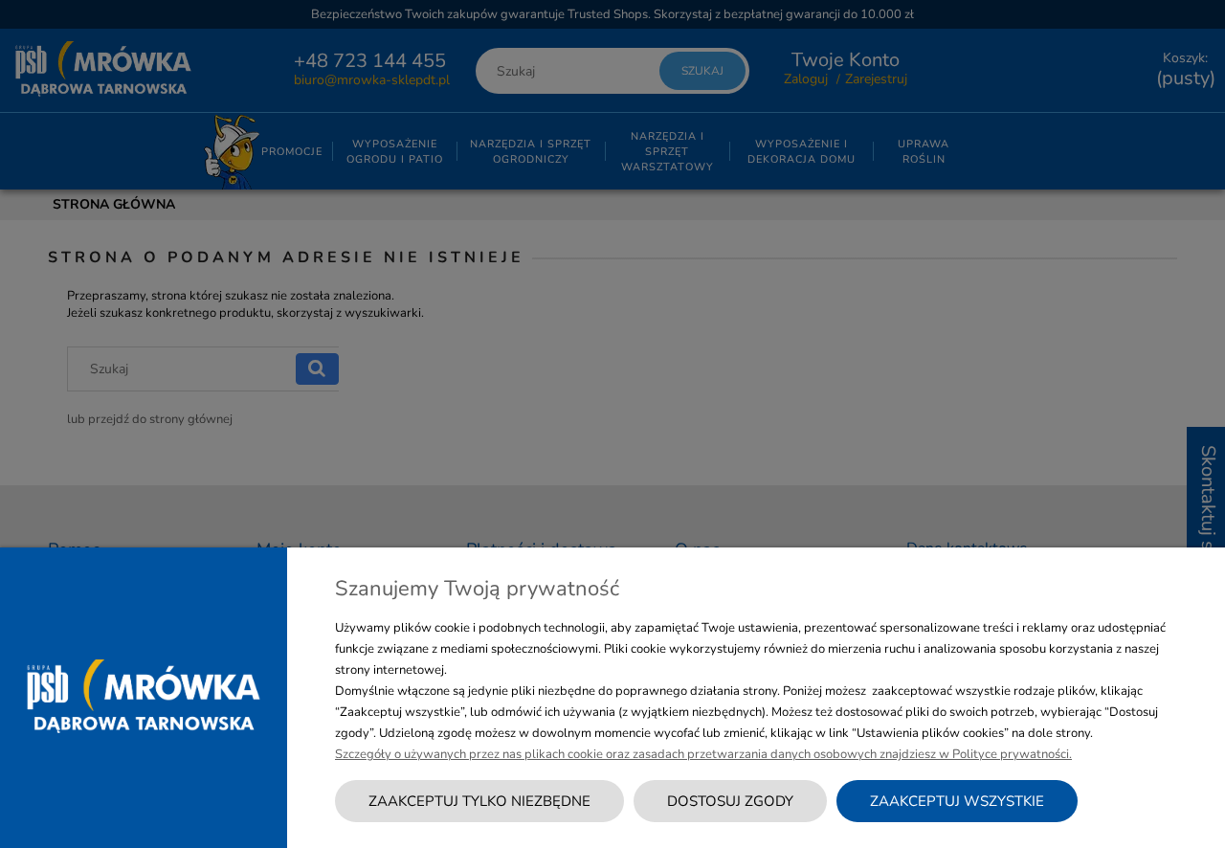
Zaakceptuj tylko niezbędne (479, 801)
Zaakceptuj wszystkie (957, 801)
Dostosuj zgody (730, 801)
